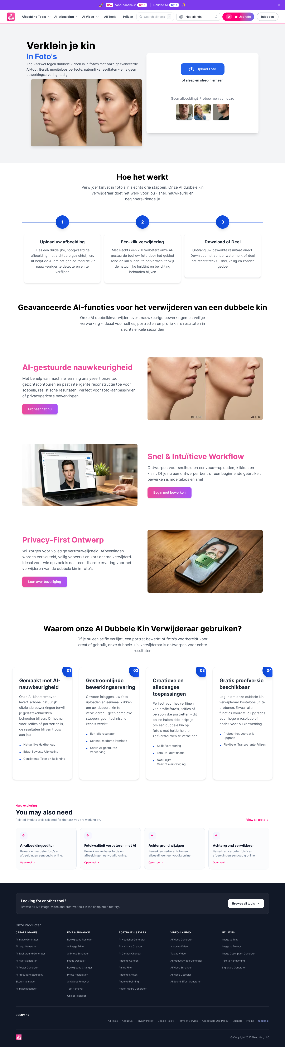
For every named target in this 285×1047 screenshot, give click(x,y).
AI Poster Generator (27, 967)
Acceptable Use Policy (215, 1020)
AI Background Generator (30, 953)
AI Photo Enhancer (78, 953)
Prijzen (128, 16)
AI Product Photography (29, 974)
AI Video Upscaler (180, 974)
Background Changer (79, 967)
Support (237, 1020)
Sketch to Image (25, 981)
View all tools (255, 819)
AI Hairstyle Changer (131, 946)
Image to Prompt (231, 946)
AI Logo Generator (26, 946)
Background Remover (79, 939)
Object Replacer (76, 995)
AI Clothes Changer (130, 953)
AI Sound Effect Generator (185, 981)
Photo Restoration (77, 974)
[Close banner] (279, 5)
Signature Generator (234, 967)
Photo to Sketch (128, 974)
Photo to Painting (129, 981)
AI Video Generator (181, 939)
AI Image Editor (75, 946)
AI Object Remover (78, 981)
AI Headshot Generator (132, 939)
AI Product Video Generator (186, 960)
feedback (263, 1020)
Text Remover (75, 988)
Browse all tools (243, 903)
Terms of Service (188, 1020)
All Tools (110, 16)
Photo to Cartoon (129, 960)
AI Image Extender (26, 988)
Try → (142, 4)
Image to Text (230, 939)
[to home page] (11, 17)
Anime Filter (125, 967)
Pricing (250, 1020)
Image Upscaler (76, 960)
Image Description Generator (238, 953)
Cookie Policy (166, 1020)
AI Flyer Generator (26, 960)
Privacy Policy (145, 1020)
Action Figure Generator (132, 988)
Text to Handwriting (233, 960)
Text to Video (178, 953)
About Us (127, 1020)
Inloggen (267, 16)
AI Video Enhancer (181, 967)
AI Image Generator (27, 939)
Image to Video (179, 946)
